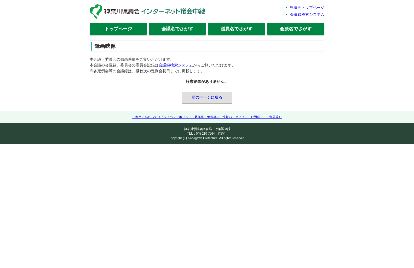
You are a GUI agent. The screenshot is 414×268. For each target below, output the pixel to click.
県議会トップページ (307, 8)
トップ (118, 28)
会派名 (296, 28)
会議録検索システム (307, 14)
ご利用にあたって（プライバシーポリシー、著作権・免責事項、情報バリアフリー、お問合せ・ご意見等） (207, 117)
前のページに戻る (207, 97)
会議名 (177, 28)
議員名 (237, 28)
